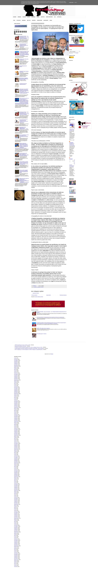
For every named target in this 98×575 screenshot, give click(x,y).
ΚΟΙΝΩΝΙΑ (38, 287)
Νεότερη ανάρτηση (34, 295)
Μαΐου (15, 369)
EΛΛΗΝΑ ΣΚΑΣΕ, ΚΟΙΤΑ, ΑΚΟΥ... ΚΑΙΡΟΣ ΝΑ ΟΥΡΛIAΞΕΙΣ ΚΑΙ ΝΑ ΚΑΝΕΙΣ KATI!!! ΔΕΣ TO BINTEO (24, 154)
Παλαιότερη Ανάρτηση (63, 295)
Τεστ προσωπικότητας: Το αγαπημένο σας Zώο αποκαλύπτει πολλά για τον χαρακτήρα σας (50, 317)
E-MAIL (51, 20)
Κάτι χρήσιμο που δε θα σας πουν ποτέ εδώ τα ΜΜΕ (72, 144)
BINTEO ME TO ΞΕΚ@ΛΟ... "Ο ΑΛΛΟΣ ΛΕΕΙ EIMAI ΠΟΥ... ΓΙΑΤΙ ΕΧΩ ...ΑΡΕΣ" (24, 79)
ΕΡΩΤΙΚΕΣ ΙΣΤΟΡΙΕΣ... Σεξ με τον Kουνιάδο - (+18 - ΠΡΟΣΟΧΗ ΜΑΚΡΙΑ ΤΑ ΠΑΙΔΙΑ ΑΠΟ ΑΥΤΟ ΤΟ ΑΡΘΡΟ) (24, 37)
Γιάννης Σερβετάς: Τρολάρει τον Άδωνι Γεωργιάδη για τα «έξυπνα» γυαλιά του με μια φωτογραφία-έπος (24, 163)
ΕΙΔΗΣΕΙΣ (35, 287)
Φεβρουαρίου (16, 366)
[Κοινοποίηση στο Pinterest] (43, 285)
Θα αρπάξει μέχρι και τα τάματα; (41, 333)
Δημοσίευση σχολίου (36, 293)
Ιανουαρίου (16, 378)
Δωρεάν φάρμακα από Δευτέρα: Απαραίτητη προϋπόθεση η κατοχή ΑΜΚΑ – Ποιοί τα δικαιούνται (29, 348)
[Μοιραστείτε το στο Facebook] (42, 285)
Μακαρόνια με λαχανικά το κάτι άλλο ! (20, 346)
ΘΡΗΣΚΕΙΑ (24, 20)
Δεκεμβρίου (16, 363)
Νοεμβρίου (15, 362)
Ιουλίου (15, 385)
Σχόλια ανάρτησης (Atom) (39, 296)
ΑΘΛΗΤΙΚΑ (34, 20)
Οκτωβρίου (16, 361)
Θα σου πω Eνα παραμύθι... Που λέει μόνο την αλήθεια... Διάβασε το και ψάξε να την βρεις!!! (24, 171)
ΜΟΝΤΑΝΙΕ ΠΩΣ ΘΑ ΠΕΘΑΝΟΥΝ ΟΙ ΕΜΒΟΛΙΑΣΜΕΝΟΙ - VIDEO (24, 128)
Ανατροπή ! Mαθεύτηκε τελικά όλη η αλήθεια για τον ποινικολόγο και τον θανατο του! (24, 136)
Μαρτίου (15, 367)
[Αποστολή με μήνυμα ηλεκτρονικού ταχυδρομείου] (38, 285)
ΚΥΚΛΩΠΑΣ (71, 142)
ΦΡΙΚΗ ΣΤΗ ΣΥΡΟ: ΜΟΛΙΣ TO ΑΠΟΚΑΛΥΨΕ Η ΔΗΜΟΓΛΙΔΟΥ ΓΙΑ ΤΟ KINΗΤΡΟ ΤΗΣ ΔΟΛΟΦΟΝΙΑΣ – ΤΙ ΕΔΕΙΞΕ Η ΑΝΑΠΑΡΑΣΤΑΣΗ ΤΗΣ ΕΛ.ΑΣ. (24, 180)
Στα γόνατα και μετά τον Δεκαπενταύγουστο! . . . (23, 84)
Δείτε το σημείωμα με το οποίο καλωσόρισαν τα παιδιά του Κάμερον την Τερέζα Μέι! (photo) (28, 349)
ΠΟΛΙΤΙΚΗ (41, 287)
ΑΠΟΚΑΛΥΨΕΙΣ (39, 20)
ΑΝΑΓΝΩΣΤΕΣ (45, 20)
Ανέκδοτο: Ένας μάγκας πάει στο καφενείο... (43, 328)
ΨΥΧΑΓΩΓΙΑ (19, 20)
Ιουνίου (15, 370)
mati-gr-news (71, 123)
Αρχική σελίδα (48, 295)
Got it (76, 2)
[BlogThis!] (40, 285)
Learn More (71, 2)
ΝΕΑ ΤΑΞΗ (29, 20)
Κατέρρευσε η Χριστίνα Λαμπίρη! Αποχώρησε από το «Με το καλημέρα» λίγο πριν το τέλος (28, 347)
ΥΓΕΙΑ (14, 20)
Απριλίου (15, 368)
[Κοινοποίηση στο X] (41, 285)
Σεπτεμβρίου (16, 360)
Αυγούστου (16, 359)
